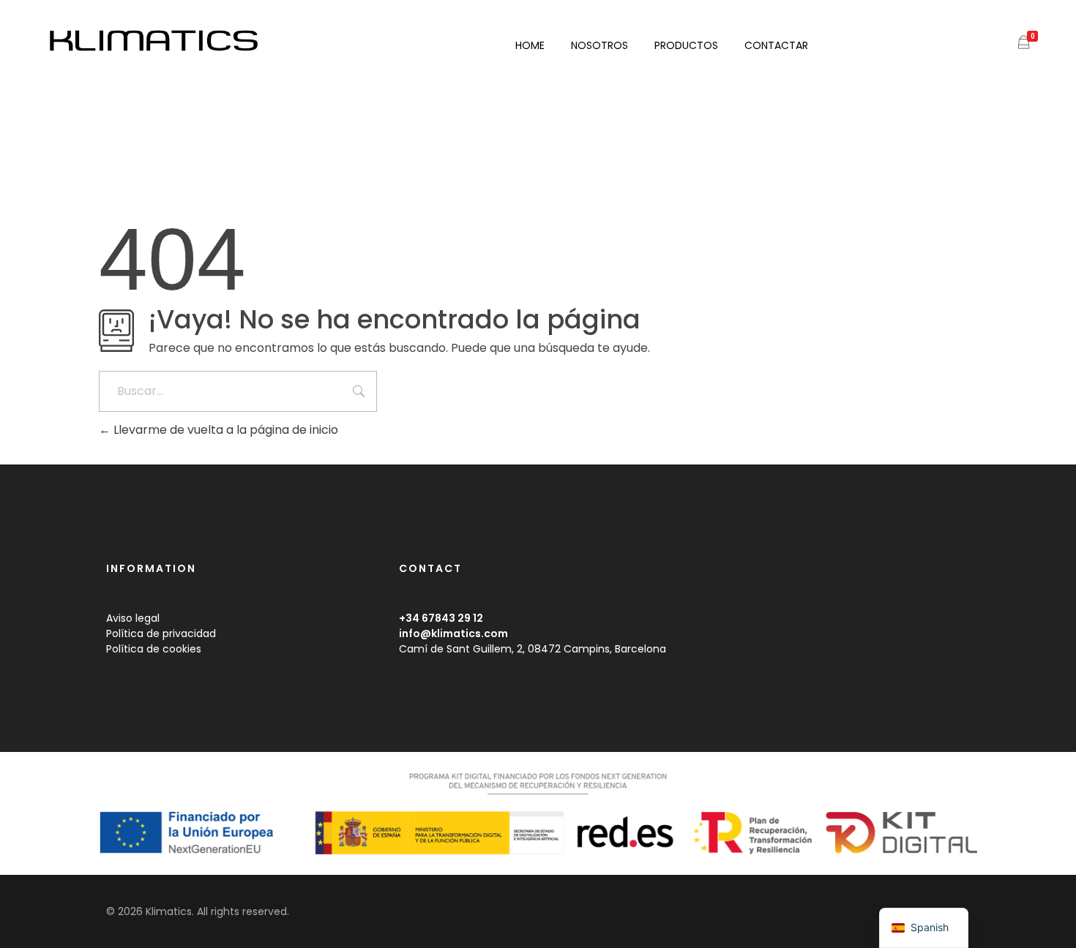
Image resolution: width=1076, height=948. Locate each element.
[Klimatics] (177, 42)
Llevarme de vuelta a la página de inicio (224, 429)
